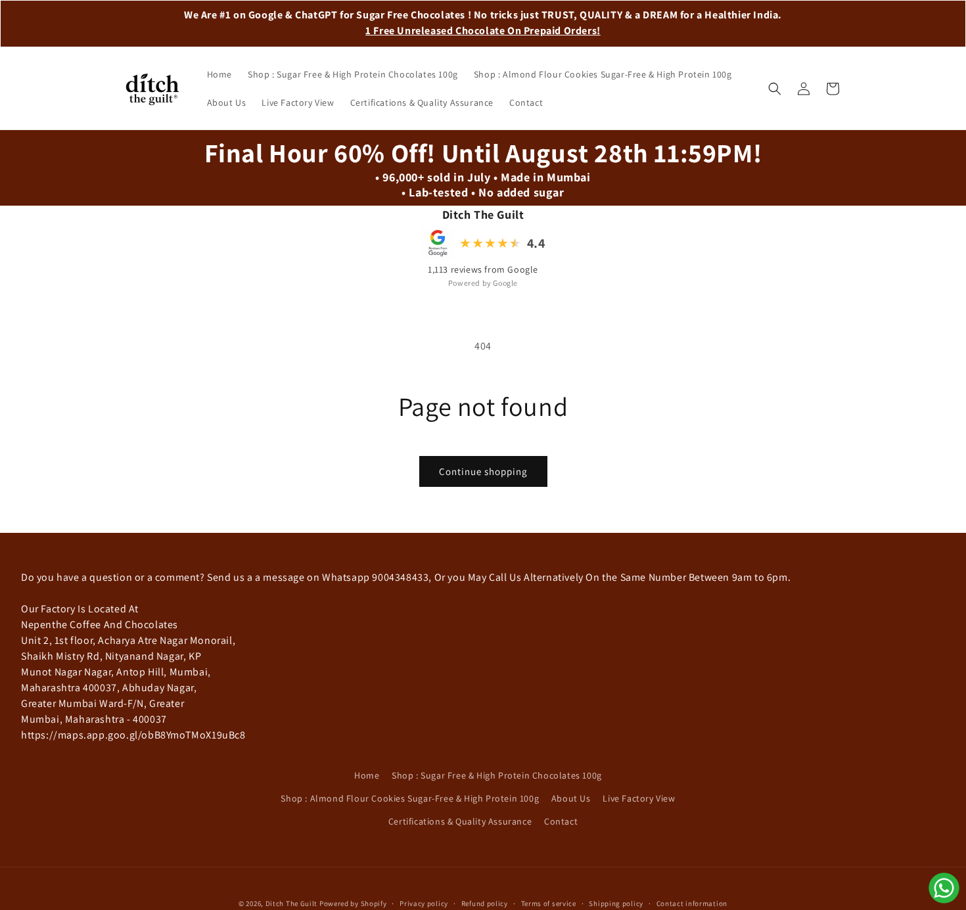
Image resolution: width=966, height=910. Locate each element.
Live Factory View (639, 798)
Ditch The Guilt (291, 903)
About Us (571, 798)
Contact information (691, 902)
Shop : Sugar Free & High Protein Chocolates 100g (497, 775)
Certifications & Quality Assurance (460, 821)
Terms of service (548, 902)
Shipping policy (616, 902)
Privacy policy (424, 902)
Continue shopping (483, 471)
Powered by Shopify (353, 903)
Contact (561, 821)
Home (366, 775)
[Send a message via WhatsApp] (944, 888)
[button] (774, 88)
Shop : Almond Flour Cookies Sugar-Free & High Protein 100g (410, 798)
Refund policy (484, 902)
